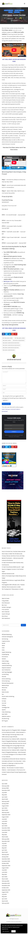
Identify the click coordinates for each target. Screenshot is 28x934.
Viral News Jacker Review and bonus (11, 342)
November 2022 (6, 830)
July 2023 (4, 819)
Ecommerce (5, 656)
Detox (3, 645)
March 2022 (5, 836)
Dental (3, 643)
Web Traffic (4, 714)
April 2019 (4, 898)
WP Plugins (16, 12)
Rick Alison (5, 616)
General (4, 658)
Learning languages (7, 672)
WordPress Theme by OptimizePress (14, 921)
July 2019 (4, 894)
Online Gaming (5, 681)
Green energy (5, 661)
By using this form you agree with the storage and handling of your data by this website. (14, 398)
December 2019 (6, 883)
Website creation (6, 716)
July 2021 (4, 843)
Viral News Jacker (7, 340)
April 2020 (4, 876)
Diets (3, 647)
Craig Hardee (5, 600)
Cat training (5, 639)
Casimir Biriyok (6, 614)
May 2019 (4, 896)
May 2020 (4, 874)
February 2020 (5, 881)
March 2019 (5, 901)
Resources (4, 687)
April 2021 (4, 850)
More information (6, 931)
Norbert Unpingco (6, 607)
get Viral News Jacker (20, 338)
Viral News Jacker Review (14, 15)
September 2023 (6, 814)
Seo (3, 694)
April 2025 (4, 797)
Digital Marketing (6, 652)
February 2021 (5, 854)
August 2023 (5, 817)
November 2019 (6, 885)
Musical (4, 676)
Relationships (5, 685)
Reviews (10, 12)
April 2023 (4, 825)
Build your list (8, 281)
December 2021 (6, 841)
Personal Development (7, 683)
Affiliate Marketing (8, 10)
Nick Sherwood (6, 603)
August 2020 (5, 868)
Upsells (4, 709)
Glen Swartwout (6, 618)
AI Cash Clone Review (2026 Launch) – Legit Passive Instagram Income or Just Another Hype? (13, 569)
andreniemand (14, 359)
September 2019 (6, 890)
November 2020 (6, 861)
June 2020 (4, 872)
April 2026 (4, 783)
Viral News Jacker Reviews (9, 350)
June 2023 (4, 821)
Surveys (4, 701)
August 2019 (5, 892)
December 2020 (6, 859)
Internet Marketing (19, 10)
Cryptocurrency (6, 641)
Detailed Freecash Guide (8, 573)
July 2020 (4, 870)
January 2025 (5, 803)
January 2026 (5, 788)
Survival (4, 703)
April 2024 (4, 808)
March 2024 (5, 810)
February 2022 (5, 839)
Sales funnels (5, 692)
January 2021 (5, 856)
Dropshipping (5, 654)
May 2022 (4, 834)
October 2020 (5, 863)
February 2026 (5, 786)
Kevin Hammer (5, 611)
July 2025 (4, 792)
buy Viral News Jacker (8, 338)
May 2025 (4, 794)
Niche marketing (6, 678)
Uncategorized (5, 707)
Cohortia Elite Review (7, 560)
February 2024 (5, 812)
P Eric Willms (5, 609)
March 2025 (5, 799)
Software (4, 698)
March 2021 (5, 852)
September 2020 (6, 865)
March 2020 (5, 879)
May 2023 (4, 823)
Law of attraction (6, 670)
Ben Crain (4, 605)
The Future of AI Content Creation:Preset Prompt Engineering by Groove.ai (14, 772)
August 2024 (5, 806)
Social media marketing (8, 696)
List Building (5, 674)
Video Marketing (6, 712)
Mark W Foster (5, 598)
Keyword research (6, 667)
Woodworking (5, 718)
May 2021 (4, 848)
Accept (13, 931)
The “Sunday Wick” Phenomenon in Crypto (12, 589)
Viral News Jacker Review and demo (11, 347)
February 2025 (5, 801)
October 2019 (5, 887)
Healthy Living (5, 663)
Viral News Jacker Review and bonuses (11, 345)
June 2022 (4, 832)
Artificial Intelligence (7, 636)
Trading (4, 705)
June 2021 (4, 845)
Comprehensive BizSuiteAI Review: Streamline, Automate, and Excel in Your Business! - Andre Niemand (14, 761)
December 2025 (6, 790)
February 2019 (5, 903)
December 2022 (6, 828)
